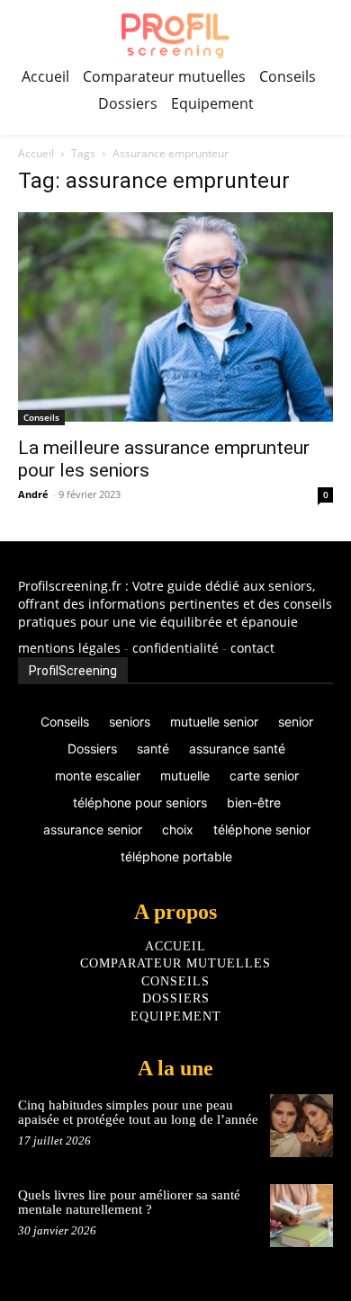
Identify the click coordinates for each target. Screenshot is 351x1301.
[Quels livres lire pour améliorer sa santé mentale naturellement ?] (301, 1215)
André (33, 494)
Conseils (41, 417)
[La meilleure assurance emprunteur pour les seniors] (175, 318)
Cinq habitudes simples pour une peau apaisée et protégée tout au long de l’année (138, 1112)
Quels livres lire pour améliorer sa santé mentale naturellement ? (129, 1202)
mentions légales (69, 647)
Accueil (36, 153)
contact (252, 647)
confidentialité (175, 647)
